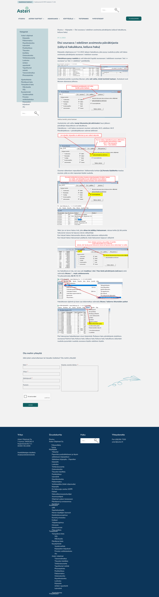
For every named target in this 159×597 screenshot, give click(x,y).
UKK (53, 508)
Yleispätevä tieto (27, 84)
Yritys (25, 371)
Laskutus (26, 60)
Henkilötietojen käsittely (27, 452)
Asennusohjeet (57, 496)
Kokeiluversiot (57, 527)
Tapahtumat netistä (62, 566)
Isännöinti (26, 45)
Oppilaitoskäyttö (58, 510)
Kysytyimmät (26, 92)
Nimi (25, 365)
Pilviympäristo (28, 75)
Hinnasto (55, 525)
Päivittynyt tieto (27, 82)
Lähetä (30, 405)
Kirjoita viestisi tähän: (69, 365)
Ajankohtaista (26, 79)
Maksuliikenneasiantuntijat (61, 494)
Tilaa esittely (56, 530)
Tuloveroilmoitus (29, 73)
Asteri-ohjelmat (27, 35)
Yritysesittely (56, 445)
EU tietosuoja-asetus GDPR (62, 489)
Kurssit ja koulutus (58, 517)
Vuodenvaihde (28, 94)
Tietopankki (84, 19)
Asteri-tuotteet (35, 19)
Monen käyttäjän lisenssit (61, 513)
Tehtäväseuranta (29, 58)
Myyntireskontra (28, 43)
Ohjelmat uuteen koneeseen (62, 499)
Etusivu (21, 19)
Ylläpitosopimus (58, 522)
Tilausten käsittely (58, 472)
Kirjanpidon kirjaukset (62, 549)
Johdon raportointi (61, 586)
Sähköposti (27, 378)
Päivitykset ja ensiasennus (61, 501)
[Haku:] (110, 10)
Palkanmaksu (27, 40)
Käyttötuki (55, 504)
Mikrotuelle (27, 87)
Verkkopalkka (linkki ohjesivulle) (64, 484)
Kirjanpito (26, 38)
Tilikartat (55, 452)
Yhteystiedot (98, 19)
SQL (24, 89)
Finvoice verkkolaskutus (63, 551)
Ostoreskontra (28, 55)
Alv (24, 107)
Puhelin (25, 385)
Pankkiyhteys (27, 48)
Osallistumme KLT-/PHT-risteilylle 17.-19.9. (45, 2)
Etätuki (54, 491)
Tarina (53, 447)
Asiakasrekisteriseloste (26, 455)
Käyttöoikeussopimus (60, 515)
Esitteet (55, 520)
